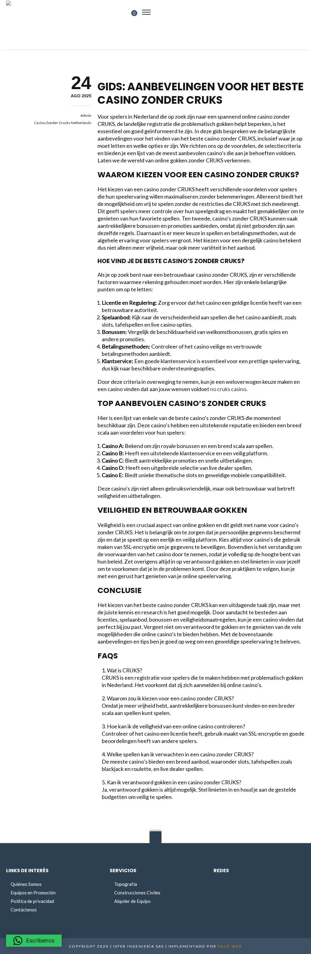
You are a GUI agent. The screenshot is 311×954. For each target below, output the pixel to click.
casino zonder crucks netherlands (62, 122)
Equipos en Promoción (33, 892)
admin (85, 115)
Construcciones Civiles (137, 892)
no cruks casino (228, 389)
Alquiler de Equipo (132, 901)
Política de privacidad (32, 901)
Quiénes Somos (26, 884)
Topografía (125, 884)
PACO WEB (230, 946)
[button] (34, 941)
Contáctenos (24, 909)
